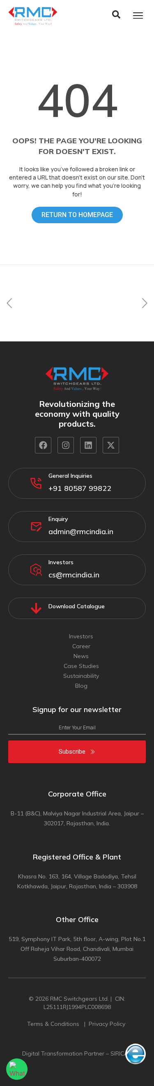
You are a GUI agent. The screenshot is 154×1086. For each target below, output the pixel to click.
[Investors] (36, 569)
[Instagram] (65, 445)
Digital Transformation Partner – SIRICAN (77, 1053)
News (81, 656)
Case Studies (81, 666)
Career (81, 646)
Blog (81, 685)
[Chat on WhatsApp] (17, 1069)
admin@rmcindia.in (80, 531)
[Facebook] (43, 445)
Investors (61, 562)
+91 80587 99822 (79, 488)
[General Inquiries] (36, 483)
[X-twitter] (111, 445)
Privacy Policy (108, 1024)
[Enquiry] (36, 526)
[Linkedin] (88, 445)
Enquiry (58, 519)
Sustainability (81, 676)
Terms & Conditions (54, 1024)
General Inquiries (70, 475)
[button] (9, 303)
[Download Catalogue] (36, 608)
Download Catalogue (76, 606)
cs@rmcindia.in (73, 574)
